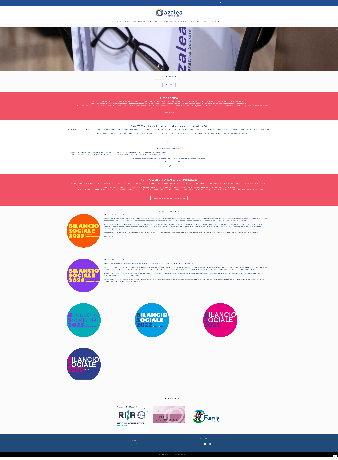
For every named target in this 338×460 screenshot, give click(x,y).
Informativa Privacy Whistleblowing (169, 166)
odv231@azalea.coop (93, 154)
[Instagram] (210, 444)
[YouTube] (205, 444)
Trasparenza (133, 444)
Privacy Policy (133, 440)
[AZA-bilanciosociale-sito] (84, 348)
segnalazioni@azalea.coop (140, 154)
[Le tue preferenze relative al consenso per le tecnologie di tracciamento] (335, 457)
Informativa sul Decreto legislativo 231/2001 (169, 162)
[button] (219, 21)
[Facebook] (200, 444)
